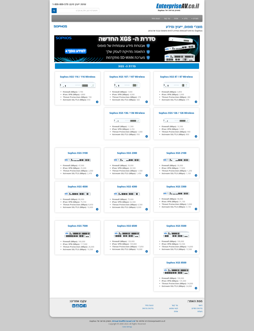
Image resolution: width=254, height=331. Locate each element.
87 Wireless (186, 76)
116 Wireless (88, 76)
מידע (185, 18)
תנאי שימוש (173, 308)
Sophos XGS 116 (69, 76)
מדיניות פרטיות (147, 308)
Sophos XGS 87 (168, 76)
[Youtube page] (77, 306)
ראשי (200, 305)
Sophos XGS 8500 (176, 262)
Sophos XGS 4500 (78, 186)
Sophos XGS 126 (168, 112)
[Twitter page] (81, 306)
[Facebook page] (84, 306)
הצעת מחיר (155, 18)
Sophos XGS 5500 (176, 225)
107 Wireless (137, 76)
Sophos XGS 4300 (127, 186)
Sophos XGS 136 (118, 112)
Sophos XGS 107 (118, 76)
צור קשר (167, 18)
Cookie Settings (127, 327)
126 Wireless (187, 112)
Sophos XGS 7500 (78, 225)
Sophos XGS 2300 (127, 153)
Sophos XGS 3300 (176, 186)
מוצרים (195, 18)
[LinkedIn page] (73, 306)
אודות (176, 18)
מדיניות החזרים (197, 308)
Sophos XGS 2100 (176, 153)
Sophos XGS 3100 (78, 153)
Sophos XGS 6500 (127, 225)
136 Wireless (137, 112)
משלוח (200, 311)
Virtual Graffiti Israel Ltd (123, 321)
